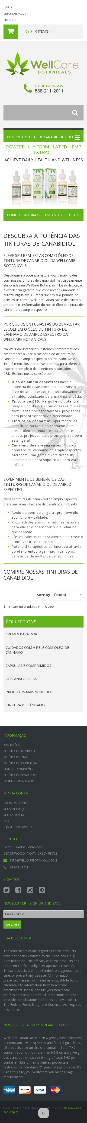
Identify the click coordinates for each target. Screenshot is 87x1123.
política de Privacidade (20, 775)
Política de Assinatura (20, 763)
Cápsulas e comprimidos (28, 665)
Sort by (43, 594)
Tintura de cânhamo (40, 215)
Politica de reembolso (19, 751)
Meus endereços (15, 809)
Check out (10, 20)
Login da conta (15, 803)
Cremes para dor (21, 634)
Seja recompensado (17, 827)
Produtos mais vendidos (29, 691)
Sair (6, 821)
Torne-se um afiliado (18, 781)
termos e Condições (18, 769)
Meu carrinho (13, 815)
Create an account (16, 13)
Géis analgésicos (21, 678)
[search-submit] (78, 112)
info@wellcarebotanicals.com (33, 860)
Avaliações (11, 745)
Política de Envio (16, 757)
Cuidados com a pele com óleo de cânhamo (37, 650)
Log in (7, 7)
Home (12, 215)
